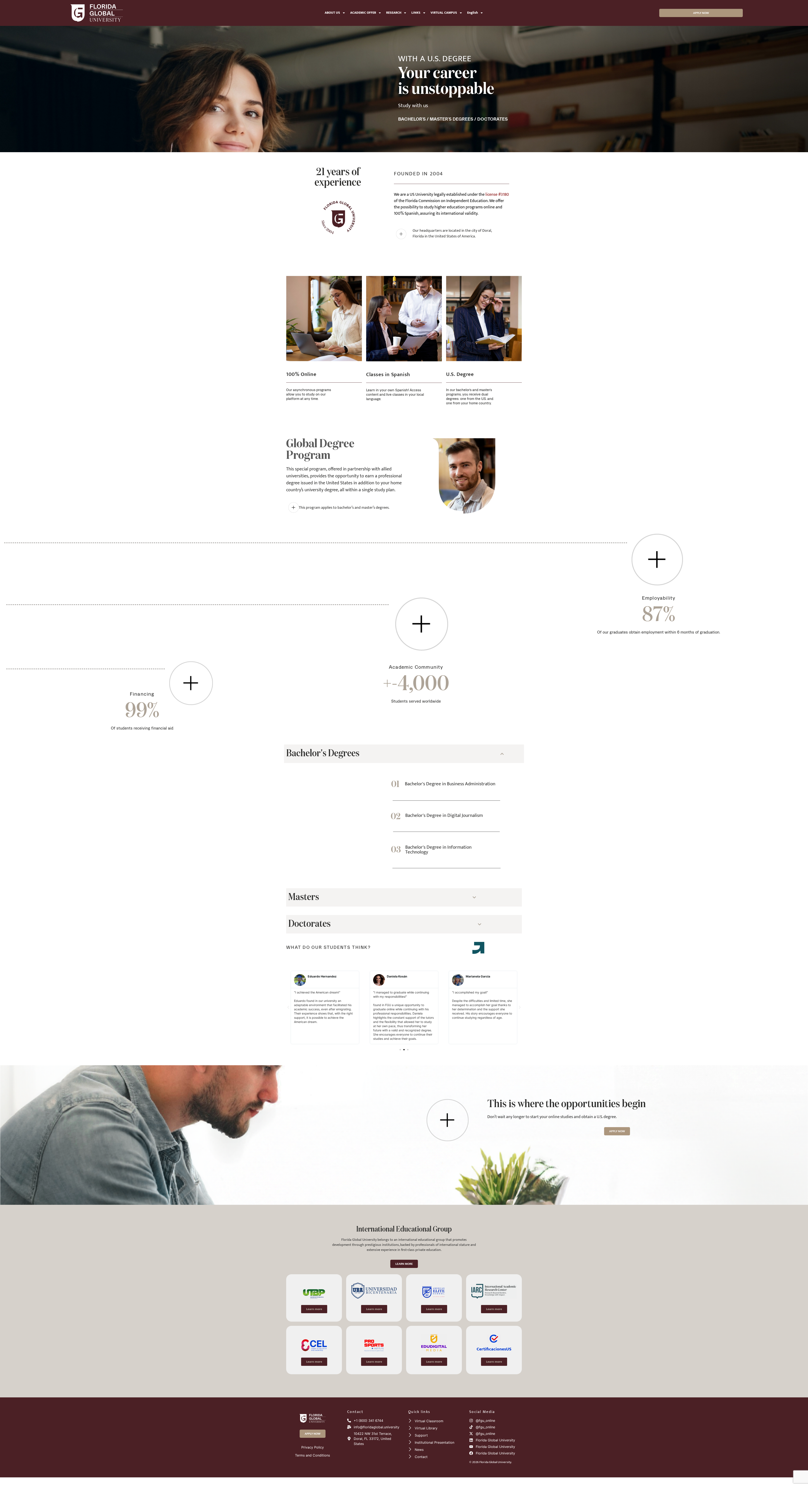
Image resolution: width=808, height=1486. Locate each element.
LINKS (415, 13)
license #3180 (497, 194)
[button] (288, 1007)
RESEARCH (393, 13)
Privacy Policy (312, 1447)
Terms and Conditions (312, 1455)
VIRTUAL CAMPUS (444, 13)
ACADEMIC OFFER (363, 13)
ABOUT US (332, 13)
